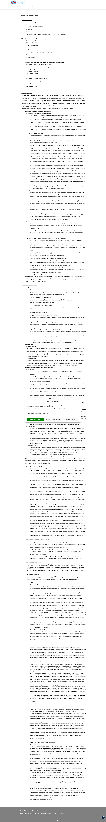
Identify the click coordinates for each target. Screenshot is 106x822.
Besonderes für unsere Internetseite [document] (29, 38)
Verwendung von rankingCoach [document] (33, 88)
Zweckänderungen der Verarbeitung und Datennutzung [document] (36, 274)
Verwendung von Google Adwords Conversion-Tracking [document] (38, 67)
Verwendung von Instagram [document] (32, 83)
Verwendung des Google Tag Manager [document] (34, 69)
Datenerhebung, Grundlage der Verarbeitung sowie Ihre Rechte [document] (38, 22)
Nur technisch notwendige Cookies (53, 419)
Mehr (37, 6)
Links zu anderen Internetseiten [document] (33, 45)
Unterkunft (25, 6)
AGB (53, 813)
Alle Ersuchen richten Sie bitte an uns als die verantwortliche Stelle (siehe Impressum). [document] (46, 207)
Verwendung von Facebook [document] (32, 73)
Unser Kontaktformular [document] (31, 445)
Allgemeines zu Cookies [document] (31, 49)
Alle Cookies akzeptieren (35, 419)
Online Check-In (37, 813)
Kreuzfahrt (32, 6)
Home (12, 6)
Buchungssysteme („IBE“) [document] (32, 42)
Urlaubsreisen (18, 6)
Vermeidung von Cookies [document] (32, 358)
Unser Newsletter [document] (30, 54)
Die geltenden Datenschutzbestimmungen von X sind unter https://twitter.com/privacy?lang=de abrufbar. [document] (50, 703)
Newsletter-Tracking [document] (31, 57)
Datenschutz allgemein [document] (27, 20)
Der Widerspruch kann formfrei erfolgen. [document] (37, 236)
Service (42, 813)
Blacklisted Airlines (48, 813)
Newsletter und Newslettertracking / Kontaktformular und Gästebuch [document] (39, 52)
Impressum (22, 813)
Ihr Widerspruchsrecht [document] (31, 31)
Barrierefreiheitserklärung (60, 813)
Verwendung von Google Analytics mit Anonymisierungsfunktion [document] (39, 64)
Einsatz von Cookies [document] (29, 47)
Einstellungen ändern (70, 419)
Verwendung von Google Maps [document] (33, 71)
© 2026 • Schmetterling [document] (53, 820)
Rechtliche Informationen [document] (29, 810)
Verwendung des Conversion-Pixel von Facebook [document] (36, 75)
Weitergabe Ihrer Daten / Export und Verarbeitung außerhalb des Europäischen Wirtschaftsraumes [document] (46, 34)
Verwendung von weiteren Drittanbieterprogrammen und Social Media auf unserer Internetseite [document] (44, 62)
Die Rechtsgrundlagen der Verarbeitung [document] (35, 26)
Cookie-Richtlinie (30, 415)
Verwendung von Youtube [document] (32, 86)
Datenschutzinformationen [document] (29, 16)
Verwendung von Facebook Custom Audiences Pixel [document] (37, 78)
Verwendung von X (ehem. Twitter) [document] (34, 81)
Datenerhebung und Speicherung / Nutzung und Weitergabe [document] (39, 113)
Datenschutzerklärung (29, 813)
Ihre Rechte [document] (29, 29)
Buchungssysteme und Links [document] (31, 40)
